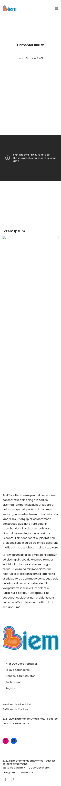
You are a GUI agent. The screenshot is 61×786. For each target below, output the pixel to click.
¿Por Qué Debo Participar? (22, 663)
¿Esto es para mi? (14, 767)
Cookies (23, 709)
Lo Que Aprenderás (18, 670)
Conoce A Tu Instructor (20, 676)
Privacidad (24, 704)
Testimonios (13, 682)
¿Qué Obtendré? (39, 767)
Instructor (27, 772)
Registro (11, 688)
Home (21, 58)
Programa (10, 772)
